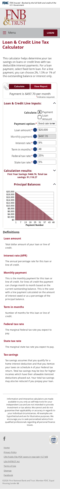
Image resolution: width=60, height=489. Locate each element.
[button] (30, 103)
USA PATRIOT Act (12, 461)
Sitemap (8, 470)
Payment (47, 112)
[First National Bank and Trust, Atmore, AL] (30, 17)
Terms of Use (10, 466)
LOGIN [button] (50, 32)
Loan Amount (47, 117)
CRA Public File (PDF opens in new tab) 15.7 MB (30, 457)
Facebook (12, 476)
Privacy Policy (10, 452)
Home (7, 447)
